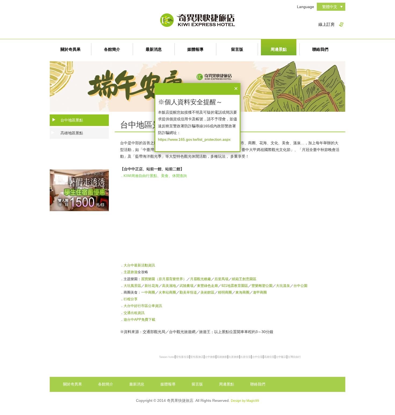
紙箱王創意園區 (244, 279)
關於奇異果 (70, 49)
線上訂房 (326, 24)
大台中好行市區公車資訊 (143, 306)
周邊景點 (279, 49)
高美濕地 (169, 286)
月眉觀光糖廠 (200, 279)
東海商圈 (242, 292)
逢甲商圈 (260, 292)
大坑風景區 (132, 286)
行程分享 (131, 299)
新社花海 (152, 286)
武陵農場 (186, 286)
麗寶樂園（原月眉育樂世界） (163, 279)
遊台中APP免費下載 (139, 319)
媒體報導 (195, 49)
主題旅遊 (131, 272)
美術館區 (207, 292)
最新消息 (154, 49)
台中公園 (300, 286)
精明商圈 (225, 292)
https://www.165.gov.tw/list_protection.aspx (194, 139)
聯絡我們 (320, 49)
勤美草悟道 (188, 292)
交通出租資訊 (134, 313)
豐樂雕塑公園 (262, 286)
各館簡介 (112, 49)
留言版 (237, 49)
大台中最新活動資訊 (139, 265)
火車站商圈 (167, 292)
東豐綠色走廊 (207, 286)
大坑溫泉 (283, 286)
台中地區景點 (71, 120)
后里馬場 (221, 279)
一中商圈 (148, 292)
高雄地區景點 (71, 133)
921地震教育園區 (234, 286)
